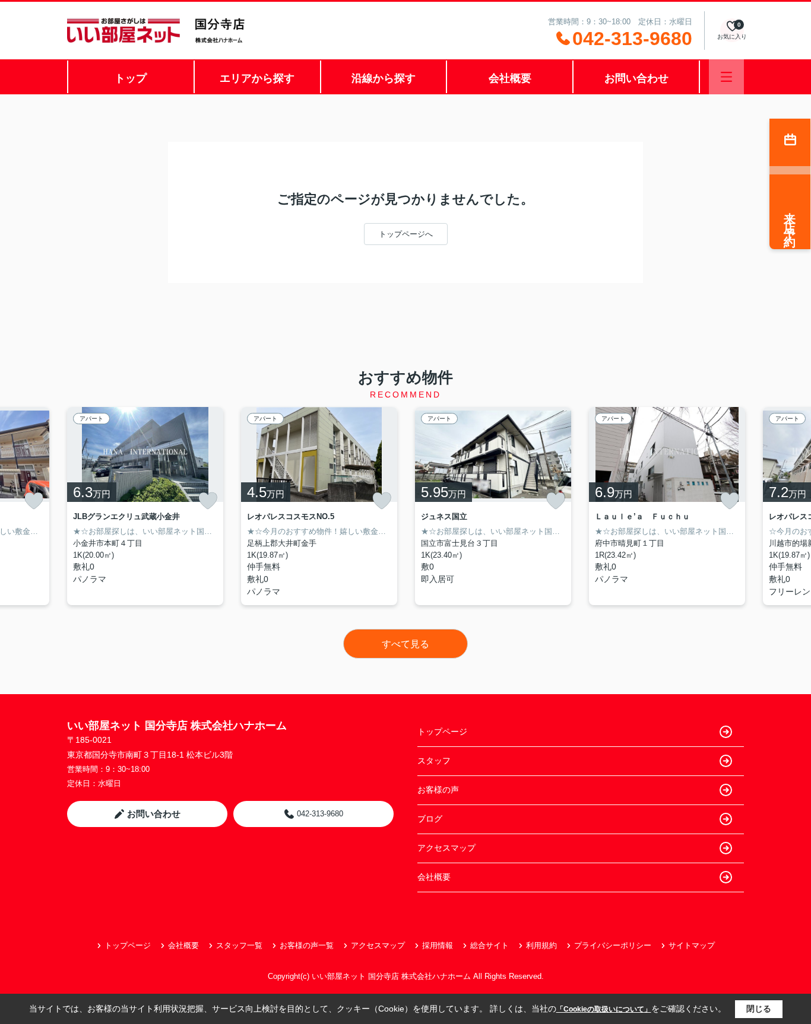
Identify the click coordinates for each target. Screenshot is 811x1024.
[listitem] (145, 506)
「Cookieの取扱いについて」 (603, 1009)
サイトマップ (692, 945)
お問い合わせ (636, 78)
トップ (131, 78)
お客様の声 (438, 789)
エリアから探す (257, 78)
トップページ (442, 731)
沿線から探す (383, 78)
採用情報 (437, 945)
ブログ (429, 818)
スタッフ (434, 760)
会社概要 (510, 78)
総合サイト (489, 945)
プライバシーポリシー (612, 945)
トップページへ (406, 234)
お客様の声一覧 (307, 945)
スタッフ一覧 (239, 945)
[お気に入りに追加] (33, 501)
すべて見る (405, 644)
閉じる (758, 1008)
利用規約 (541, 945)
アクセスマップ (446, 848)
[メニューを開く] (726, 76)
